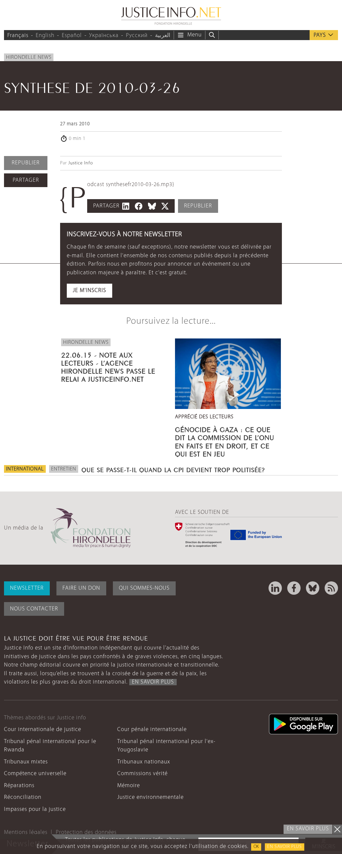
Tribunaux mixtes (26, 762)
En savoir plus (284, 846)
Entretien (63, 469)
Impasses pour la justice (35, 809)
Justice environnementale (150, 797)
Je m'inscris (89, 290)
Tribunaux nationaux (143, 762)
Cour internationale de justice (42, 729)
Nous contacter (34, 609)
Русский (137, 35)
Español (72, 35)
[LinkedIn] (275, 588)
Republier (26, 163)
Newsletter (27, 588)
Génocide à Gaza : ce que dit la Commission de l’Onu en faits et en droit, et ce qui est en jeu (224, 441)
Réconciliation (22, 797)
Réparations (19, 786)
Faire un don (81, 588)
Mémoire (128, 786)
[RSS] (331, 588)
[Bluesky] (312, 588)
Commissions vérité (142, 773)
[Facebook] (294, 588)
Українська (104, 35)
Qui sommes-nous (144, 588)
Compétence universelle (35, 773)
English (45, 35)
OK (256, 846)
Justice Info (80, 163)
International (25, 469)
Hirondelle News (28, 57)
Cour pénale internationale (152, 729)
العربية (162, 35)
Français (17, 35)
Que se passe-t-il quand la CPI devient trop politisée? (173, 469)
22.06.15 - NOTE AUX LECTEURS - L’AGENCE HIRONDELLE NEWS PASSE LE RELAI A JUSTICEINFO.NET (108, 366)
